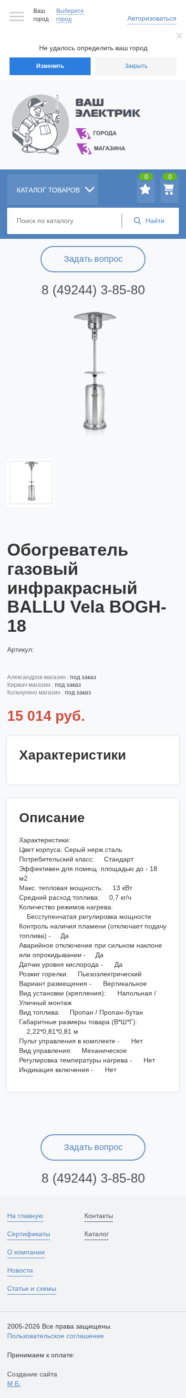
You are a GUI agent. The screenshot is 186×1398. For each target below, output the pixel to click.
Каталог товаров (49, 190)
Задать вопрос (93, 259)
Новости (20, 1270)
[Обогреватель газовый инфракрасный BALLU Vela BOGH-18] (93, 375)
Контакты (98, 1215)
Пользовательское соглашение (55, 1336)
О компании (26, 1252)
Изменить (50, 66)
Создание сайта (32, 1378)
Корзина (170, 178)
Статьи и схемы (31, 1288)
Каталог (96, 1234)
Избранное (146, 178)
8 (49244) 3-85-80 (93, 290)
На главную (25, 1215)
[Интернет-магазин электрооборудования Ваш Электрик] (93, 112)
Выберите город (70, 15)
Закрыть (136, 66)
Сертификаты (28, 1234)
